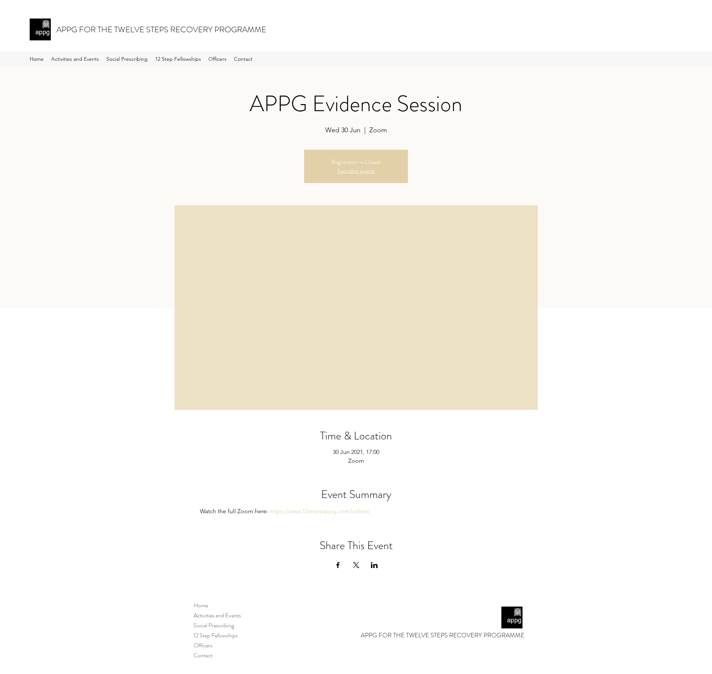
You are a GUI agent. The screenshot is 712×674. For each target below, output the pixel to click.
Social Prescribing (214, 625)
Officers (203, 645)
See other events (356, 170)
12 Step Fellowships (216, 635)
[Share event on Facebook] (338, 565)
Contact (203, 655)
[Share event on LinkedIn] (374, 565)
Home (201, 605)
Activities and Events (217, 615)
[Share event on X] (356, 565)
